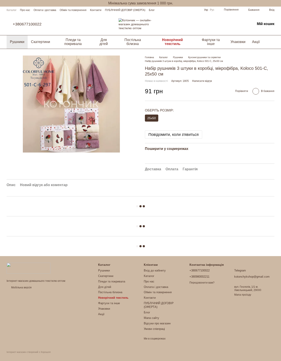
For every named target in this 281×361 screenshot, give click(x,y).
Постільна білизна (132, 42)
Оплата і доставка (45, 10)
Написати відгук (202, 81)
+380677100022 (27, 24)
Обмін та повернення (73, 10)
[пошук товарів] (270, 41)
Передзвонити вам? (201, 282)
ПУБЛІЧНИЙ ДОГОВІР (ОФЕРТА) (125, 10)
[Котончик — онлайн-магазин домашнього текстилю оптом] (28, 267)
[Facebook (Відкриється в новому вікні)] (191, 10)
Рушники (17, 42)
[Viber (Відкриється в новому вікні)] (197, 10)
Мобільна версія (21, 287)
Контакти (95, 10)
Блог (152, 10)
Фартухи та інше (211, 42)
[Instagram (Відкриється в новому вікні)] (186, 10)
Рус (212, 10)
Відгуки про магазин (157, 323)
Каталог (11, 10)
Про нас (25, 10)
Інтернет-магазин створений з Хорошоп (29, 352)
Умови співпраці (154, 328)
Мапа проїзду (242, 294)
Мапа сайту (151, 318)
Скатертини (40, 42)
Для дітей (103, 42)
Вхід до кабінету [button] (155, 270)
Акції (256, 42)
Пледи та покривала (73, 42)
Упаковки (238, 42)
